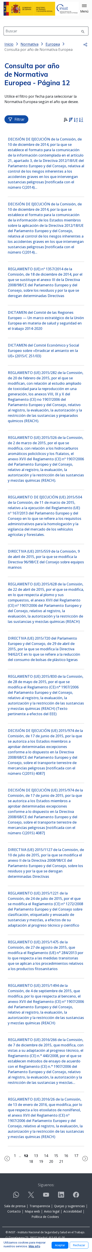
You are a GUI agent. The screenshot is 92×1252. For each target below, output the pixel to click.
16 (66, 1155)
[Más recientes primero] (71, 120)
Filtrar (20, 119)
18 (31, 1161)
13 (36, 1155)
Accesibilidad (72, 1211)
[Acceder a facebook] (75, 1196)
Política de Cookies (45, 1217)
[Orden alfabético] (76, 120)
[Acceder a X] (31, 1196)
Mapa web (32, 1211)
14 (46, 1155)
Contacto (14, 1211)
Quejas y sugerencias (69, 1206)
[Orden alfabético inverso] (81, 120)
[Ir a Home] (41, 9)
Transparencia (39, 1206)
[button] (84, 8)
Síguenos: (46, 1184)
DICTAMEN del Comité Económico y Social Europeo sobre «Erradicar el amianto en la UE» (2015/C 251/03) (43, 350)
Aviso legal (51, 1211)
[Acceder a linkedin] (61, 1196)
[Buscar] (82, 31)
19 (41, 1161)
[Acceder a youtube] (46, 1196)
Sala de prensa (14, 1206)
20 (51, 1161)
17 (76, 1155)
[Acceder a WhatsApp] (16, 1196)
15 (56, 1155)
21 (61, 1161)
